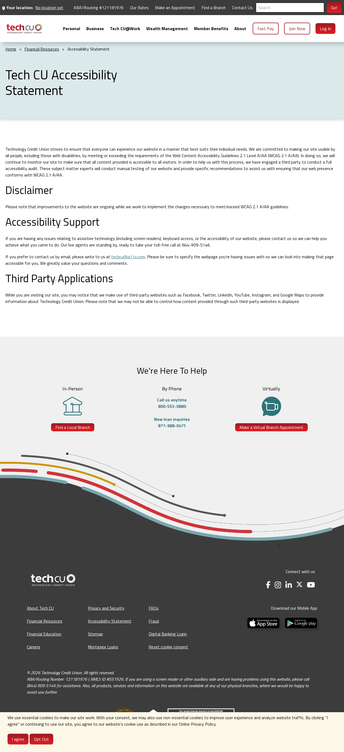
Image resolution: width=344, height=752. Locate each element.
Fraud (154, 621)
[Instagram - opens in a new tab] (278, 584)
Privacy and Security (106, 608)
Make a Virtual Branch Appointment (271, 427)
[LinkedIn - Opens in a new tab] (288, 584)
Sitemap (95, 634)
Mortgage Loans (103, 647)
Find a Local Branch (72, 427)
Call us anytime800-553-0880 (172, 403)
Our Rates (139, 7)
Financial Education (44, 634)
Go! (334, 7)
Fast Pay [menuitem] (265, 28)
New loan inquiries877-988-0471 (172, 422)
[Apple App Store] (264, 622)
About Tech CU (40, 608)
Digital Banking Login (168, 634)
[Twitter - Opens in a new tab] (299, 584)
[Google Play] (300, 622)
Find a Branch (214, 7)
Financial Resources (44, 621)
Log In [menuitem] (325, 28)
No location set (49, 7)
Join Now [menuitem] (297, 28)
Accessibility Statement (109, 621)
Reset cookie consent (168, 647)
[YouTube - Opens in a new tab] (311, 584)
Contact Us (242, 7)
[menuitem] (24, 28)
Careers (33, 647)
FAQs (154, 608)
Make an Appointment (175, 7)
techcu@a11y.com (128, 256)
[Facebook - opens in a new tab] (268, 584)
